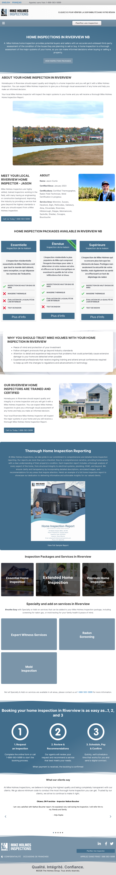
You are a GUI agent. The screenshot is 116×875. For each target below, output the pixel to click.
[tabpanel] (58, 814)
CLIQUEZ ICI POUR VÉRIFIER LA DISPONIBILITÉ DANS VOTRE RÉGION (86, 12)
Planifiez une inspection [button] (87, 23)
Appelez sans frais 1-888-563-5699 (45, 2)
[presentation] (53, 833)
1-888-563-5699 (84, 692)
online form (23, 754)
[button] (3, 23)
